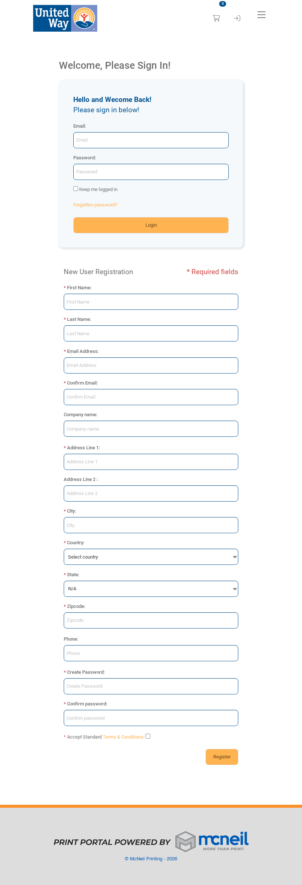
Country (75, 542)
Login (151, 225)
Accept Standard (84, 737)
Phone (70, 639)
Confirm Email (81, 383)
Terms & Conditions (123, 737)
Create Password (85, 672)
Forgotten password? (95, 205)
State (72, 574)
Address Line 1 (83, 447)
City (71, 511)
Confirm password (86, 704)
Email (79, 126)
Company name (80, 414)
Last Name (78, 319)
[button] (261, 14)
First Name (78, 287)
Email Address (82, 351)
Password (84, 157)
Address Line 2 (79, 479)
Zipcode (75, 606)
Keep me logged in (98, 189)
